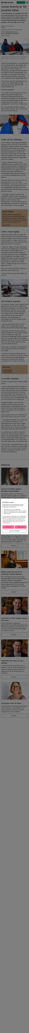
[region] (14, 516)
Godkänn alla (21, 526)
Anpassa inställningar (14, 530)
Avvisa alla (8, 526)
